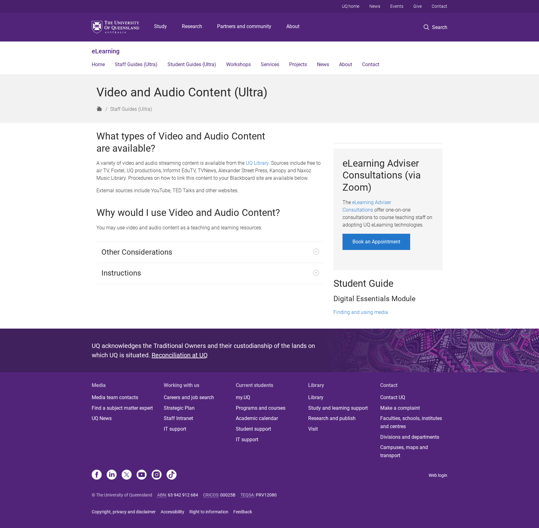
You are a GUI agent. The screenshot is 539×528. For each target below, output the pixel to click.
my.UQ (243, 397)
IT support (175, 429)
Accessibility (172, 511)
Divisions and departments (409, 437)
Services (270, 64)
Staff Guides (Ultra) (136, 64)
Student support (253, 429)
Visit (313, 429)
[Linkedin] (112, 475)
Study (160, 26)
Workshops (238, 64)
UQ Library (257, 163)
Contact (439, 6)
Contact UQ (392, 397)
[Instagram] (157, 475)
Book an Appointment (376, 242)
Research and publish (332, 418)
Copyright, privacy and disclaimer (124, 511)
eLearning (105, 51)
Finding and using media (360, 312)
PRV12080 (266, 494)
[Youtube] (142, 475)
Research (192, 26)
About (292, 26)
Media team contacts (115, 397)
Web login (438, 475)
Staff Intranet (178, 418)
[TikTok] (172, 475)
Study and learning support (338, 408)
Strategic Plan (179, 408)
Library (315, 397)
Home (98, 64)
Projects (298, 64)
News (374, 6)
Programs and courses (260, 408)
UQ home (350, 6)
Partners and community (244, 26)
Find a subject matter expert (122, 408)
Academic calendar (257, 418)
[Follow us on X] (127, 475)
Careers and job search (189, 397)
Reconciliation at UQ (180, 355)
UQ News (102, 418)
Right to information (208, 511)
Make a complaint (400, 408)
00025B (228, 494)
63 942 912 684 (183, 494)
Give (417, 6)
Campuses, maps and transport (404, 451)
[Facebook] (97, 475)
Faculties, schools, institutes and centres (411, 422)
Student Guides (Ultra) (192, 64)
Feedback (242, 511)
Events (396, 6)
